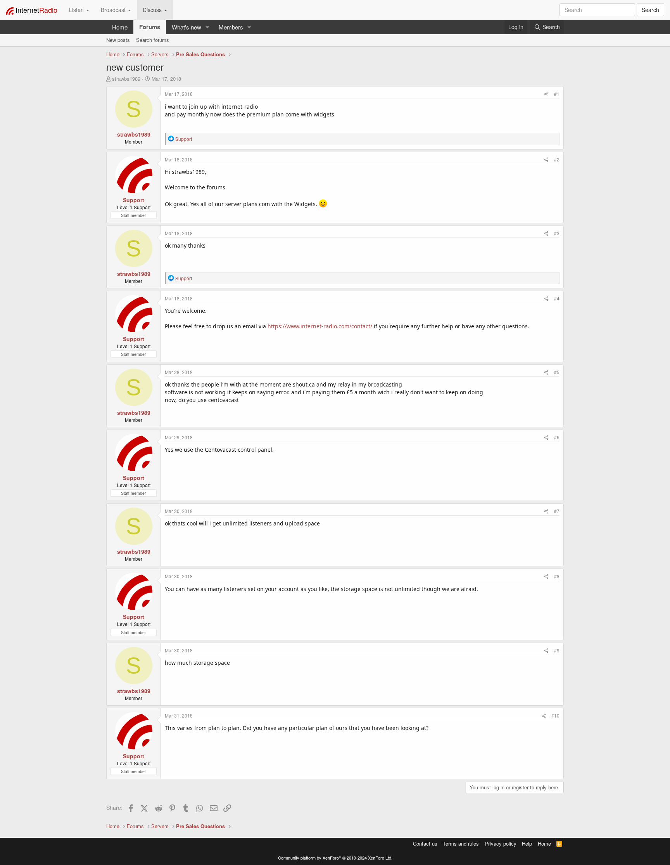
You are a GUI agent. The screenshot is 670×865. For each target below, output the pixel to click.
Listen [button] (77, 10)
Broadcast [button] (114, 10)
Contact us (425, 843)
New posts (118, 39)
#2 (556, 159)
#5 (556, 372)
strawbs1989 (126, 78)
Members (231, 27)
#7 (556, 511)
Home (120, 27)
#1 (556, 93)
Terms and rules (461, 843)
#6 (556, 437)
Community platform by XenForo (335, 858)
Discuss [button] (153, 10)
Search (650, 10)
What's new (186, 27)
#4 (556, 298)
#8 (556, 576)
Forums (149, 27)
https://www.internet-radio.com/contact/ (320, 326)
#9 (556, 650)
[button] (207, 27)
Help (527, 843)
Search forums (152, 39)
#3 (556, 233)
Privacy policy (500, 843)
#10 (555, 715)
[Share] (546, 93)
